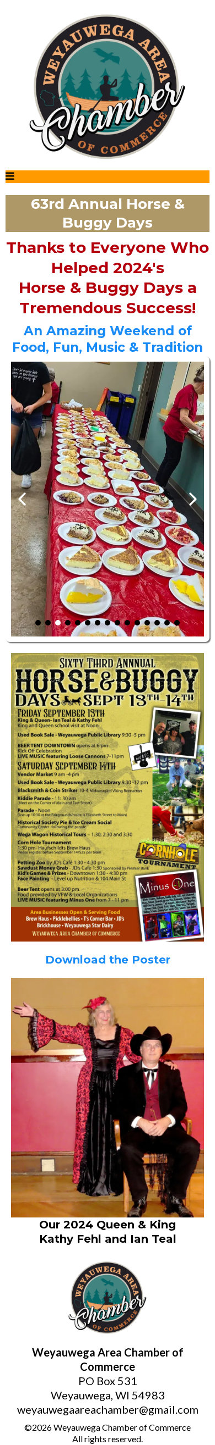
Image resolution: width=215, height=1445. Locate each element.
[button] (10, 176)
